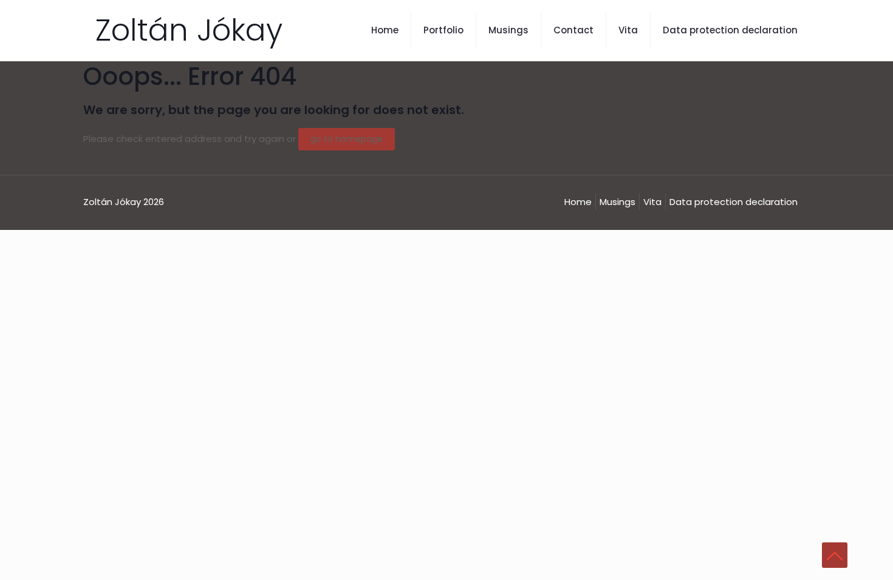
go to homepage (346, 139)
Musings (617, 201)
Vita (652, 201)
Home (578, 201)
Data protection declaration (733, 201)
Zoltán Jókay (188, 30)
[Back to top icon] (834, 555)
